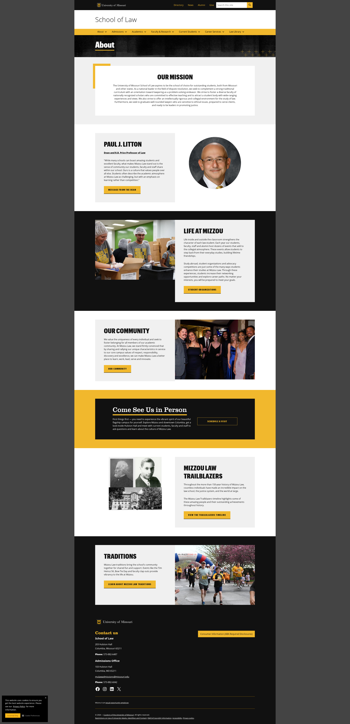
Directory (178, 5)
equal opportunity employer (117, 702)
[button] (30, 715)
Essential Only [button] (13, 715)
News (190, 5)
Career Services (215, 31)
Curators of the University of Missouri (118, 715)
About (102, 31)
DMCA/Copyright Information (160, 718)
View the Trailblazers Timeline (207, 515)
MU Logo (99, 5)
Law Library (237, 31)
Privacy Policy (19, 706)
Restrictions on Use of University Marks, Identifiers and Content (121, 718)
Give (211, 5)
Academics (139, 31)
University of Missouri (114, 5)
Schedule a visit (217, 421)
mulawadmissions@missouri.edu (112, 676)
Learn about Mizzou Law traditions (129, 584)
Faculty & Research (163, 31)
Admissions (120, 31)
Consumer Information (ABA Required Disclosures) (226, 633)
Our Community (117, 368)
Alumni (201, 5)
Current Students (190, 31)
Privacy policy (188, 718)
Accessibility (177, 718)
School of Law (116, 19)
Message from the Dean (122, 189)
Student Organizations (202, 289)
